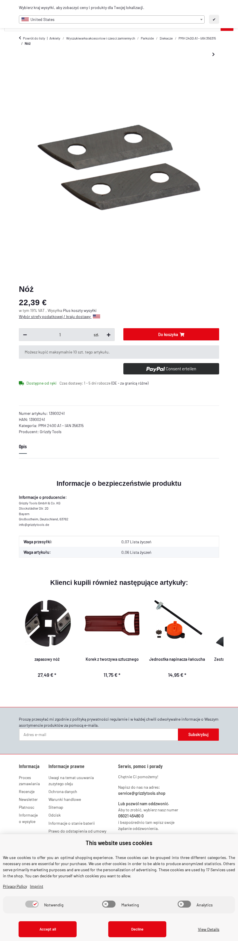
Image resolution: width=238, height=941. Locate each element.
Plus (67, 310)
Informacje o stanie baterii (71, 823)
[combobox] (112, 19)
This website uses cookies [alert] (119, 842)
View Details (208, 929)
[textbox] (111, 19)
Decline (137, 929)
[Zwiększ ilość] (108, 334)
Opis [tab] (23, 446)
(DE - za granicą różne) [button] (129, 383)
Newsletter (28, 799)
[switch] (32, 904)
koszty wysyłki (84, 310)
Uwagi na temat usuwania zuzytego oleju (71, 780)
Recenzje (27, 791)
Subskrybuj (198, 734)
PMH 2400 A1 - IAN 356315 (61, 425)
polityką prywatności (90, 719)
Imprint (36, 886)
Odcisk (54, 815)
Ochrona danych (62, 791)
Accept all (47, 929)
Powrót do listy (34, 38)
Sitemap (55, 807)
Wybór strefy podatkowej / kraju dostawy (55, 316)
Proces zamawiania (29, 780)
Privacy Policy (15, 886)
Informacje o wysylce (28, 818)
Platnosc (26, 807)
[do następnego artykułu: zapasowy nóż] (213, 54)
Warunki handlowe (64, 799)
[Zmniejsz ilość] (25, 334)
